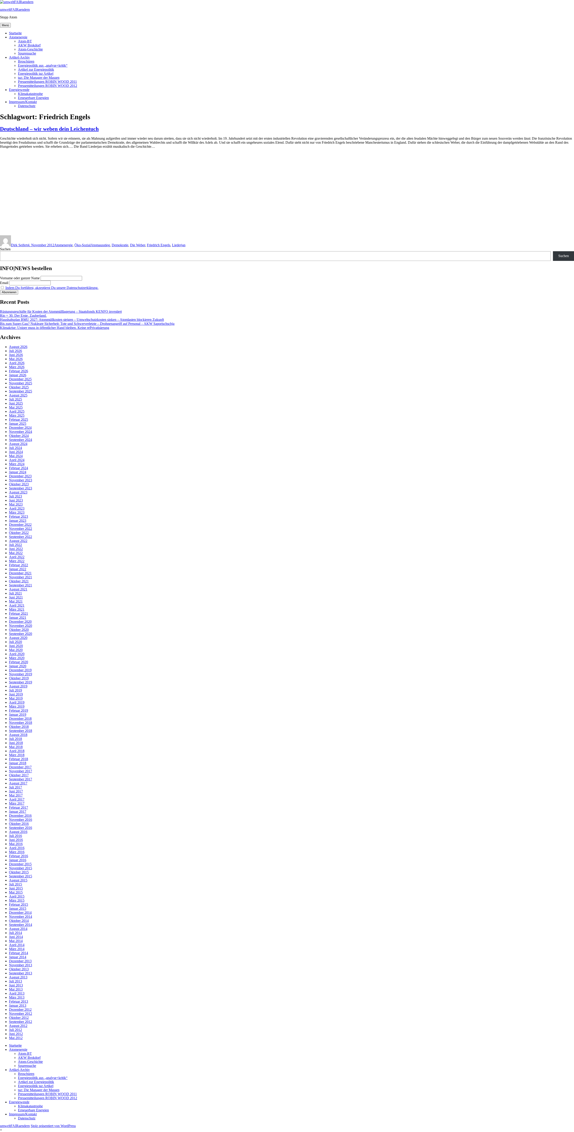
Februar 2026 (18, 371)
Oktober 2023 (19, 484)
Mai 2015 (16, 892)
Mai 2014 (16, 941)
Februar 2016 (18, 856)
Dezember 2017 (20, 767)
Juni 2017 (16, 791)
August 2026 (18, 347)
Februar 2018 (18, 759)
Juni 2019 (16, 694)
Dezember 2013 (20, 961)
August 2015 (18, 880)
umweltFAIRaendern (15, 9)
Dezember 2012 (20, 1009)
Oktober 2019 (19, 678)
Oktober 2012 (19, 1018)
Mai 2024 (16, 456)
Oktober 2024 (19, 436)
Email (4, 283)
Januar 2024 (17, 472)
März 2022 (16, 561)
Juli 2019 (15, 690)
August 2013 (18, 977)
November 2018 (20, 723)
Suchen (5, 249)
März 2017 (16, 803)
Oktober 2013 (19, 969)
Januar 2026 (17, 375)
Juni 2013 (16, 985)
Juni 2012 (16, 1034)
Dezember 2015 (20, 864)
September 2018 (20, 731)
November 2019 (20, 674)
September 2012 (20, 1022)
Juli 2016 (15, 836)
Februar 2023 (18, 516)
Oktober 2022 (19, 533)
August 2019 (18, 686)
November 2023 (20, 480)
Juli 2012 (15, 1030)
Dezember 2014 (20, 912)
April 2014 (16, 945)
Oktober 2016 (19, 824)
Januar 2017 (17, 811)
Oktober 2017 (19, 775)
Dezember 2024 (20, 427)
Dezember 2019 (20, 670)
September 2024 (20, 440)
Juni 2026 (16, 355)
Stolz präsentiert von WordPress (53, 1126)
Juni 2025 (16, 403)
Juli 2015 (15, 884)
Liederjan (178, 245)
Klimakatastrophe (30, 94)
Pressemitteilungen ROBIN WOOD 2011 (47, 82)
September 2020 (20, 634)
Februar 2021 (18, 613)
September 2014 (20, 925)
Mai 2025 (16, 407)
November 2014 (20, 916)
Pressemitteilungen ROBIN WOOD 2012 (47, 86)
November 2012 (20, 1013)
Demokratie (120, 245)
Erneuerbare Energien (33, 98)
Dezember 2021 (20, 573)
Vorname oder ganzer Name (20, 278)
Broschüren (26, 61)
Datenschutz (26, 106)
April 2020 (16, 654)
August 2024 (18, 444)
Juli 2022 (15, 545)
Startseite (15, 33)
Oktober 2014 (19, 921)
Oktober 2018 (19, 727)
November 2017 (20, 771)
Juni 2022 (16, 549)
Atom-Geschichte (30, 49)
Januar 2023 (17, 520)
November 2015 (20, 868)
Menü (5, 25)
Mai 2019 (16, 698)
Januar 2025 (17, 423)
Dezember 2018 (20, 718)
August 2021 (18, 589)
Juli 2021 (15, 593)
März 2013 (16, 997)
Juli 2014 (15, 933)
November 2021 (20, 577)
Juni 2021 (16, 597)
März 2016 (16, 852)
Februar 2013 (18, 1001)
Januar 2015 (17, 908)
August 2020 (18, 638)
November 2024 (20, 432)
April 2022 (16, 557)
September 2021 (20, 585)
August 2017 (18, 783)
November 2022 (20, 529)
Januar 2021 (17, 617)
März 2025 (16, 415)
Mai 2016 (16, 844)
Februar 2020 (18, 662)
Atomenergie (18, 37)
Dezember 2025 (20, 379)
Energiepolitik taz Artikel (35, 73)
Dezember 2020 (20, 621)
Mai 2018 (16, 747)
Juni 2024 (16, 452)
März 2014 (16, 949)
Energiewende (19, 90)
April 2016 (16, 848)
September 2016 (20, 828)
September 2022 (20, 537)
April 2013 (16, 993)
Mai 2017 (16, 795)
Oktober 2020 (19, 630)
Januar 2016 (17, 860)
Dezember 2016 (20, 815)
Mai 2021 (16, 601)
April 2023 (16, 508)
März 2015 (16, 900)
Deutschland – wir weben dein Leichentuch (49, 129)
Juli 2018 (15, 739)
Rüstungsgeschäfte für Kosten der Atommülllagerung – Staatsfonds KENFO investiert (61, 311)
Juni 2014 (16, 937)
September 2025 (20, 391)
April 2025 (16, 411)
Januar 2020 (17, 666)
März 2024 (16, 464)
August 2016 (18, 832)
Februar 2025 (18, 419)
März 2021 (16, 609)
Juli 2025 (15, 399)
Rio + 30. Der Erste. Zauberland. (23, 315)
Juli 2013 (15, 981)
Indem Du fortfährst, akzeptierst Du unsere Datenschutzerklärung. (51, 288)
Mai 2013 (16, 989)
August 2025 (18, 395)
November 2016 (20, 819)
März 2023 (16, 512)
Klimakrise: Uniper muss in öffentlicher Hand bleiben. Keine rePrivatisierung (54, 328)
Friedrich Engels (158, 245)
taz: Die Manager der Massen (38, 77)
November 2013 (20, 965)
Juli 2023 (15, 496)
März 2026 (16, 367)
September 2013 (20, 973)
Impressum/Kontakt (23, 102)
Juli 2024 (15, 448)
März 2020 (16, 658)
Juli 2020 (15, 642)
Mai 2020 (16, 650)
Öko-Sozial (82, 245)
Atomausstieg (100, 245)
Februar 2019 (18, 710)
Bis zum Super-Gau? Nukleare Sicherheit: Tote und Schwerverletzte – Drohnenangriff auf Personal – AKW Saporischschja (87, 324)
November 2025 (20, 383)
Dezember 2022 (20, 524)
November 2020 (20, 626)
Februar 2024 (18, 468)
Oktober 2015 (19, 872)
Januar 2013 (17, 1005)
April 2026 (16, 363)
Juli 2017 (15, 787)
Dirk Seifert (19, 245)
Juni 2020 (16, 646)
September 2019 (20, 682)
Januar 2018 (17, 763)
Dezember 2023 (20, 476)
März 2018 (16, 755)
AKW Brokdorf (29, 45)
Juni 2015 (16, 888)
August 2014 (18, 929)
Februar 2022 (18, 565)
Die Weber (137, 245)
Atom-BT (25, 41)
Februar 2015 (18, 904)
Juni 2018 (16, 743)
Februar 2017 (18, 807)
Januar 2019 (17, 714)
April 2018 (16, 751)
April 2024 (16, 460)
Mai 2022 (16, 553)
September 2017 (20, 779)
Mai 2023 (16, 504)
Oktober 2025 (19, 387)
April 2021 (16, 605)
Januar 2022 (17, 569)
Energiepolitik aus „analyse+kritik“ (42, 65)
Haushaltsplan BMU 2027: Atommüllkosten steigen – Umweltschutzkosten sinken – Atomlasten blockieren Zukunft (82, 320)
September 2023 (20, 488)
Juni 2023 (16, 500)
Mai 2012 (16, 1038)
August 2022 (18, 541)
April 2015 (16, 896)
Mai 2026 (16, 359)
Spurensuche (27, 53)
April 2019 (16, 702)
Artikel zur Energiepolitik (36, 69)
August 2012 (18, 1026)
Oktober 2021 (19, 581)
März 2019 (16, 706)
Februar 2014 (18, 953)
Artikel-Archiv (19, 57)
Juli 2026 (15, 351)
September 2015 (20, 876)
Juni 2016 (16, 840)
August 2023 (18, 492)
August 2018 (18, 735)
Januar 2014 (17, 957)
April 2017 (16, 799)
